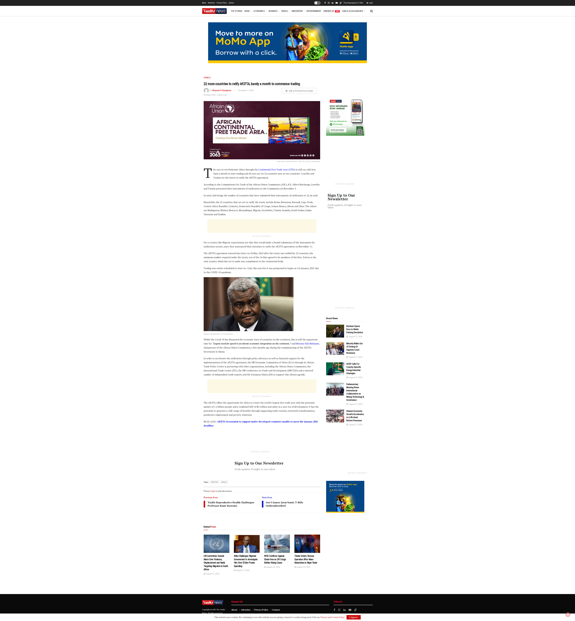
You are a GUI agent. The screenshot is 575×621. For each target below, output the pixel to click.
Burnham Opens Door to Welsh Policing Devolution (354, 329)
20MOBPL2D (331, 11)
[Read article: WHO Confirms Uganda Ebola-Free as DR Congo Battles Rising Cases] (277, 544)
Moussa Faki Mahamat (307, 343)
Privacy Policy (222, 3)
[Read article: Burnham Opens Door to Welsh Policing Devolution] (335, 331)
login (212, 491)
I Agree (353, 617)
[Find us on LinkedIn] (332, 3)
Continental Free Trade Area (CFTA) (276, 169)
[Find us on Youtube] (337, 3)
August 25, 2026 (303, 567)
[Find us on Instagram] (329, 3)
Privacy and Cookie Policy (332, 617)
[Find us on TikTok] (341, 3)
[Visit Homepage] (214, 11)
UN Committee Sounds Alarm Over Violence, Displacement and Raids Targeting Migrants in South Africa (216, 563)
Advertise (211, 3)
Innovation (297, 11)
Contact (231, 3)
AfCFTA (214, 482)
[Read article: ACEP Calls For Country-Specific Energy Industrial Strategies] (335, 368)
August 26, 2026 (273, 567)
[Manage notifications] (568, 614)
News (247, 11)
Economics (259, 11)
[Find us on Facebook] (325, 3)
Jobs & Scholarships (352, 11)
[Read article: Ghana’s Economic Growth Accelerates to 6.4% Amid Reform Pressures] (335, 416)
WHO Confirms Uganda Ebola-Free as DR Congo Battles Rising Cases (275, 559)
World (284, 11)
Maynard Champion (221, 90)
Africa (207, 77)
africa (224, 482)
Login (370, 3)
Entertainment (314, 11)
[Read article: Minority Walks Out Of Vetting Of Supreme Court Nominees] (335, 348)
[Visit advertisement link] (287, 42)
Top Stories (236, 11)
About (204, 3)
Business (273, 11)
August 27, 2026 (212, 573)
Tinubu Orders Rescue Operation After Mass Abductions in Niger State (305, 559)
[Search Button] (371, 11)
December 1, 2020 (246, 90)
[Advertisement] (261, 226)
